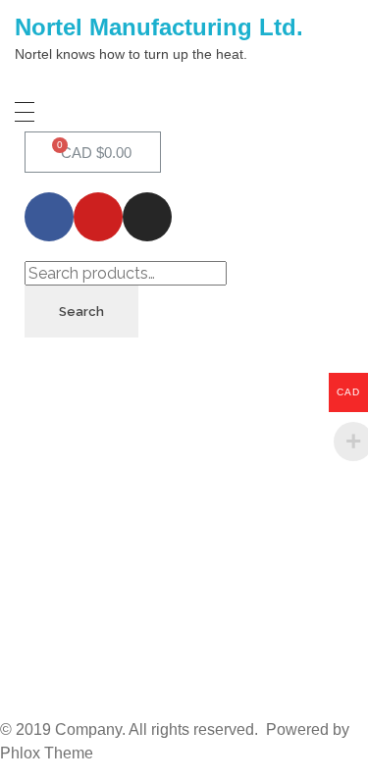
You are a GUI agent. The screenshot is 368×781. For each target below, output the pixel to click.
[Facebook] (49, 216)
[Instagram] (147, 216)
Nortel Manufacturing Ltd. (159, 27)
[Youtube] (98, 216)
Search (81, 311)
